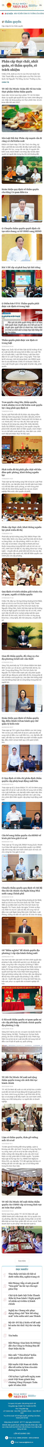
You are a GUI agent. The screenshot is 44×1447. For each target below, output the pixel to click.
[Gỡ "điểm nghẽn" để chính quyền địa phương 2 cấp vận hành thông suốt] (22, 999)
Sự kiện (9, 14)
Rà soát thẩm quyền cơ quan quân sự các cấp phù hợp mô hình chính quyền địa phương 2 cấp (21, 1022)
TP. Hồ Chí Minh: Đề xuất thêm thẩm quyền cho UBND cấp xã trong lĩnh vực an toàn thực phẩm (22, 1204)
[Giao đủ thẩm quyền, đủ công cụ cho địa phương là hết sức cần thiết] (22, 698)
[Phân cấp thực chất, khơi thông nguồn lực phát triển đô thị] (22, 571)
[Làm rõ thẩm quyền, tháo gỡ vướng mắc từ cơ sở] (22, 1182)
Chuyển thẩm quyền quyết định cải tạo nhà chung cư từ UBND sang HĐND (22, 230)
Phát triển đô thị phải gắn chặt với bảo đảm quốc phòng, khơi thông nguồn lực (21, 472)
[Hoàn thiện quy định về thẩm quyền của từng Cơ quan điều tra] (22, 208)
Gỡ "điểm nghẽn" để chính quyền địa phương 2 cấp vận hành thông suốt (20, 951)
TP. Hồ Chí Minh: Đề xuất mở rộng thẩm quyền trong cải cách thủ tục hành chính (19, 1080)
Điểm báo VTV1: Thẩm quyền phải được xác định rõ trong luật (20, 305)
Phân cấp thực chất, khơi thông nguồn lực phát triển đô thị (22, 528)
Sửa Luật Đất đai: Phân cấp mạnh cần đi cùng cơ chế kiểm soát (22, 139)
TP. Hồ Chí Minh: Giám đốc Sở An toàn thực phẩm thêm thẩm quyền (21, 90)
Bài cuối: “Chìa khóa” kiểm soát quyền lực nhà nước (22, 1356)
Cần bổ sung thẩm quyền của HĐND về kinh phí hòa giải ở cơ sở (21, 837)
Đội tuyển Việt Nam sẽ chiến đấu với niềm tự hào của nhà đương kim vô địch (23, 1367)
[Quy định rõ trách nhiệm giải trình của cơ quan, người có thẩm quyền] (22, 636)
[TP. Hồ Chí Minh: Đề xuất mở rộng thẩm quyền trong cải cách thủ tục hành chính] (22, 1117)
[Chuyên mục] (3, 5)
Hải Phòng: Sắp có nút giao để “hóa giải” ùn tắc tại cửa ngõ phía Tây (23, 1286)
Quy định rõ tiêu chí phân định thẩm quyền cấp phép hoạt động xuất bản (22, 779)
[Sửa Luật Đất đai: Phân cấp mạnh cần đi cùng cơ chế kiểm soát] (22, 170)
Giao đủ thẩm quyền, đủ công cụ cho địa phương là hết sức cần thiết (20, 657)
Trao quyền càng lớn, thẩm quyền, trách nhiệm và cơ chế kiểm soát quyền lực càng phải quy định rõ (22, 405)
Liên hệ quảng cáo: (22, 1433)
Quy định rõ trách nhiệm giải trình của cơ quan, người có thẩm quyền (22, 593)
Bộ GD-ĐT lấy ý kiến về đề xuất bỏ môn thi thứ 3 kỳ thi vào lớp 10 (24, 1325)
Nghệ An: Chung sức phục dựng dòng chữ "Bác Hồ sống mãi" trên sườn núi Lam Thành (24, 1313)
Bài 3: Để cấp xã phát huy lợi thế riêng (21, 267)
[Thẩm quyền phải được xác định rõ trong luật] (22, 382)
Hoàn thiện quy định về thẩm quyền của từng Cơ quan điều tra (20, 191)
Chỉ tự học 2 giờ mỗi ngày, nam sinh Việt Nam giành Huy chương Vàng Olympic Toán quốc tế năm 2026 (24, 1380)
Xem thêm (22, 1261)
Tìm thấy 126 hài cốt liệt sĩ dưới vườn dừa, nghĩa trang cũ (24, 1275)
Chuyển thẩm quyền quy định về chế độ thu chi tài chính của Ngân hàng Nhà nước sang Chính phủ (22, 891)
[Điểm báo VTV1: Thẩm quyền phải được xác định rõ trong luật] (22, 322)
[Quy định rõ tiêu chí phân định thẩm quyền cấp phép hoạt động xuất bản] (22, 815)
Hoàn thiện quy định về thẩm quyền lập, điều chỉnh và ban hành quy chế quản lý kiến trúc (20, 721)
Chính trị (5, 82)
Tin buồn (13, 1335)
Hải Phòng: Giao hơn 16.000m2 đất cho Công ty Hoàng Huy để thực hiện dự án (24, 1346)
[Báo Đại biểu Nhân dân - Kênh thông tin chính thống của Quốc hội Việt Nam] (22, 5)
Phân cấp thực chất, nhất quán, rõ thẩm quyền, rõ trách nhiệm (20, 66)
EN (40, 5)
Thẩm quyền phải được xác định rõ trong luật (19, 341)
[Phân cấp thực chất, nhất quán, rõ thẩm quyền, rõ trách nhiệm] (22, 43)
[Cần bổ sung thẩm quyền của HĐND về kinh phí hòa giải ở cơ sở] (22, 868)
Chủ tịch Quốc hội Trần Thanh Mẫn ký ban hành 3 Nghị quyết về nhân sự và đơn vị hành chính (24, 1299)
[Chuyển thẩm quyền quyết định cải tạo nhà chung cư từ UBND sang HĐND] (22, 247)
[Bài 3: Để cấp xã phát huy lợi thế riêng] (22, 283)
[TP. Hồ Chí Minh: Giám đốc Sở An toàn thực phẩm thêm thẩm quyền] (22, 118)
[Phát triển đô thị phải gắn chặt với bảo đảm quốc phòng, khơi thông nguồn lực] (22, 507)
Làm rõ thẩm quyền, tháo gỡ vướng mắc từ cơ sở (20, 1139)
